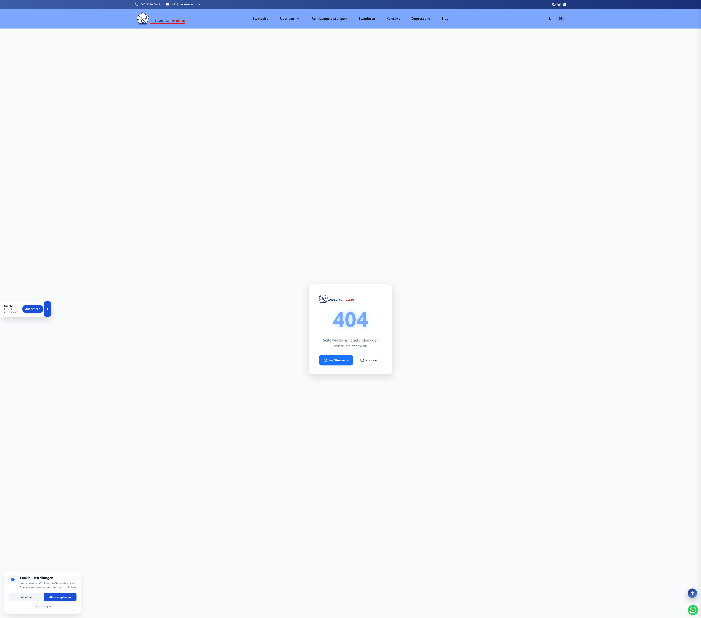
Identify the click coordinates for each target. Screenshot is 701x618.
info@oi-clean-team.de (186, 4)
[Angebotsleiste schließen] (47, 309)
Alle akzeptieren (60, 597)
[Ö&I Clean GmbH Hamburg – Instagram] (559, 4)
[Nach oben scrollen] (692, 593)
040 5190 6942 (150, 4)
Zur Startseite (338, 360)
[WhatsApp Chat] (693, 610)
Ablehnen (27, 597)
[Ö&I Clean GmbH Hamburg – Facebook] (554, 4)
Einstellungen (43, 606)
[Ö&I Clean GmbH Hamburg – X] (564, 4)
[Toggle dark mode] (550, 18)
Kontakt (371, 360)
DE (561, 18)
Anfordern (33, 309)
